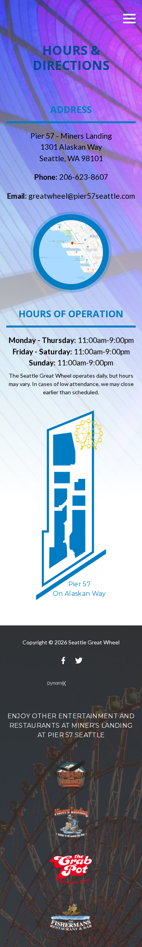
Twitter (79, 660)
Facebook (63, 660)
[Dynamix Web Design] (56, 684)
